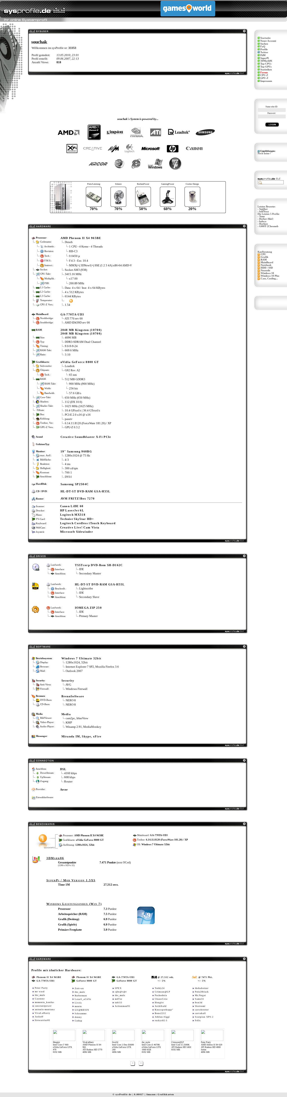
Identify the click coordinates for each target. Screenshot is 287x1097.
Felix (198, 1020)
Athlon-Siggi (162, 1017)
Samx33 (199, 999)
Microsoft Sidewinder (76, 531)
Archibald (161, 1006)
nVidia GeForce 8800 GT (80, 362)
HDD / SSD (267, 268)
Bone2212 (160, 1013)
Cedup (78, 1020)
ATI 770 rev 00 (74, 318)
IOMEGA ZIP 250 (88, 607)
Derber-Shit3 (266, 219)
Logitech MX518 (73, 514)
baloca (262, 221)
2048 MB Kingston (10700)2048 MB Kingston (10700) (81, 331)
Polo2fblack (202, 992)
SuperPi (264, 58)
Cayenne (40, 998)
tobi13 (118, 1002)
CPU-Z (264, 75)
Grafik (264, 257)
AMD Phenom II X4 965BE (81, 238)
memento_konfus (44, 1002)
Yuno (262, 216)
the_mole (40, 995)
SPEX (118, 988)
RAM (264, 260)
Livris (78, 1002)
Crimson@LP (162, 992)
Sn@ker (263, 209)
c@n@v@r (121, 992)
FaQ (262, 46)
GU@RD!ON (82, 1010)
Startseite (265, 38)
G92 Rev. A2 (73, 370)
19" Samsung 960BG (76, 451)
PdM (262, 55)
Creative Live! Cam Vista (80, 527)
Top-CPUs (265, 64)
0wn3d (198, 1002)
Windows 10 (267, 273)
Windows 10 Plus (270, 276)
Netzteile (265, 270)
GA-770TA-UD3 (72, 314)
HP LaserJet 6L (72, 510)
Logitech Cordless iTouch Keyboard (88, 523)
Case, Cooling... (269, 278)
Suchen (264, 44)
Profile (264, 49)
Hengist (159, 1002)
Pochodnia (161, 995)
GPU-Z (264, 78)
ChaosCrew (161, 999)
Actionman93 (122, 1006)
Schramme (81, 1013)
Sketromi (200, 1006)
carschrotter (202, 1009)
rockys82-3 (161, 1020)
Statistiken (266, 69)
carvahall (200, 1013)
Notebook (266, 265)
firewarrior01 (42, 1020)
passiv (68, 419)
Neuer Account (268, 41)
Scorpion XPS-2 (204, 1017)
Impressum (266, 81)
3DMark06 (266, 61)
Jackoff (39, 1016)
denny (78, 1017)
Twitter (264, 52)
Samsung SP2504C (75, 484)
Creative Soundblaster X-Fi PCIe (86, 437)
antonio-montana (45, 1009)
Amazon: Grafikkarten (160, 1094)
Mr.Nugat (200, 995)
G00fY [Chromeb (268, 226)
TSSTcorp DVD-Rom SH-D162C (99, 565)
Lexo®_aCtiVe (83, 999)
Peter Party (41, 988)
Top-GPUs (266, 66)
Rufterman (81, 995)
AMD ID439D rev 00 (77, 322)
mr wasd (40, 991)
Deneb (69, 242)
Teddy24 (160, 988)
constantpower (43, 1006)
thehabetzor (202, 988)
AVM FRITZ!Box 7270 (78, 498)
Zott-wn (79, 988)
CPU (263, 254)
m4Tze (118, 999)
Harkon (263, 224)
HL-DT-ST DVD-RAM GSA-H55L (86, 491)
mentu (78, 1006)
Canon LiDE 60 (72, 506)
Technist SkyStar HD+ (77, 519)
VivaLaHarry (42, 1013)
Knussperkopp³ (164, 1009)
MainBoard (267, 262)
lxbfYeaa (264, 211)
